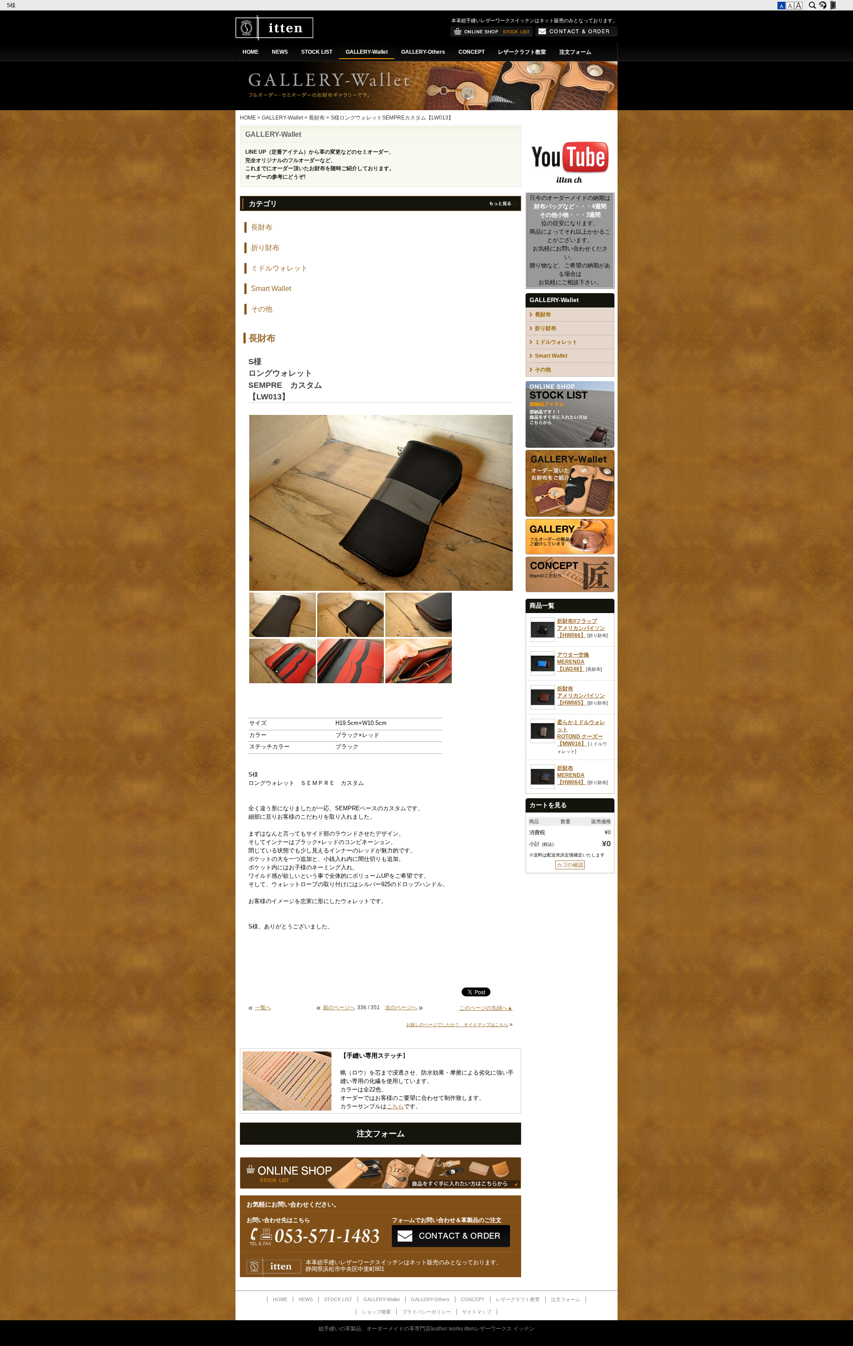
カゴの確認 (570, 865)
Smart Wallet (271, 288)
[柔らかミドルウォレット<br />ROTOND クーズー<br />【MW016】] (542, 741)
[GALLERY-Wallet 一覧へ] (502, 205)
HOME (251, 52)
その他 (261, 309)
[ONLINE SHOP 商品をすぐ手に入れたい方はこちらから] (491, 35)
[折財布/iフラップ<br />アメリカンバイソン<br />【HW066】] (542, 640)
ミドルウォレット (279, 268)
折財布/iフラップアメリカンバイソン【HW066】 (581, 628)
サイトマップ (476, 1311)
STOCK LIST (316, 52)
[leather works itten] (274, 39)
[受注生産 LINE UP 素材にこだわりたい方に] (570, 515)
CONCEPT (471, 52)
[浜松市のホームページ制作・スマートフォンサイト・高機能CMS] (822, 5)
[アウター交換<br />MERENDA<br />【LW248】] (542, 674)
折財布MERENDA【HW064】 (571, 775)
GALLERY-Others (423, 52)
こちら (395, 1106)
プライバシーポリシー (426, 1311)
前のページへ (339, 1007)
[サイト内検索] (812, 5)
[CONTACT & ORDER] (576, 35)
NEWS (280, 52)
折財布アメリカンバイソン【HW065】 (581, 695)
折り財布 (265, 247)
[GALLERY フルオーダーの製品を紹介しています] (570, 553)
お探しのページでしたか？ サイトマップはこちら (457, 1024)
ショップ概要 (376, 1311)
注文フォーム (575, 52)
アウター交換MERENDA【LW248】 (573, 662)
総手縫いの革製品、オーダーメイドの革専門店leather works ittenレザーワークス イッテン (426, 1329)
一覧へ (263, 1007)
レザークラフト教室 (522, 52)
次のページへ (401, 1007)
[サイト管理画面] (833, 5)
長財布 (317, 118)
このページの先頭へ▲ (486, 1008)
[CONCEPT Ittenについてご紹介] (570, 590)
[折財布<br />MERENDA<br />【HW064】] (542, 787)
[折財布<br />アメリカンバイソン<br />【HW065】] (542, 708)
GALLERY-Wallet (367, 52)
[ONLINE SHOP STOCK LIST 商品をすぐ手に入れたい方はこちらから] (570, 446)
